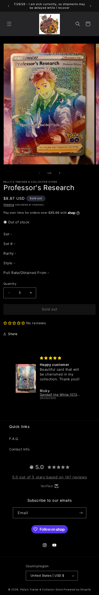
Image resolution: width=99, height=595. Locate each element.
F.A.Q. (14, 439)
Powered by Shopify (77, 589)
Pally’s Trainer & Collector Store (41, 589)
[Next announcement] (90, 6)
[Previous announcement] (8, 6)
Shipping (8, 204)
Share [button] (12, 334)
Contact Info (19, 449)
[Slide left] (39, 173)
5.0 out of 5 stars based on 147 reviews (49, 477)
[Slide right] (60, 173)
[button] (9, 24)
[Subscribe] (81, 512)
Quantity (9, 283)
